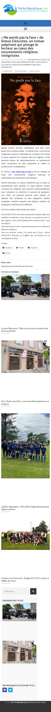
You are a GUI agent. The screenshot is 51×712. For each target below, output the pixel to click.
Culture (31, 71)
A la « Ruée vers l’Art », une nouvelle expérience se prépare (25, 402)
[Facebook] (4, 690)
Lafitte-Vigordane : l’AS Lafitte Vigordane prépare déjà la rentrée (25, 508)
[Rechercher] (33, 591)
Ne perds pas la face (9, 266)
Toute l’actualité (17, 60)
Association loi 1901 (28, 702)
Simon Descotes (26, 266)
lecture (37, 71)
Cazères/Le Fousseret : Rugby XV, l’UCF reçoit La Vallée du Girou (25, 579)
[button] (26, 23)
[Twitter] (10, 690)
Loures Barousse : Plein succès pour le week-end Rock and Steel (24, 329)
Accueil (4, 60)
